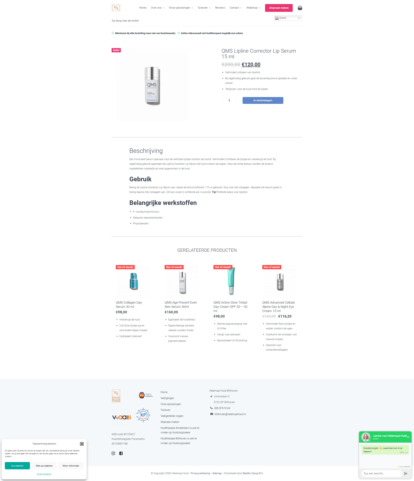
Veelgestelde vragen (172, 415)
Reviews (220, 7)
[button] (81, 444)
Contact (234, 7)
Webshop (251, 7)
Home (142, 7)
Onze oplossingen (179, 7)
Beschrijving (146, 151)
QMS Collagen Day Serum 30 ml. (129, 305)
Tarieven (203, 7)
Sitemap (217, 473)
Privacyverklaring (44, 474)
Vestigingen (167, 398)
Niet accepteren (44, 465)
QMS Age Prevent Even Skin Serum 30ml (181, 305)
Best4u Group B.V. (253, 473)
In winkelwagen (263, 100)
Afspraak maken (170, 421)
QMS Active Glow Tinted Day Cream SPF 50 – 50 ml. (230, 307)
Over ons (156, 7)
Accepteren (17, 465)
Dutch (282, 18)
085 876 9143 (222, 408)
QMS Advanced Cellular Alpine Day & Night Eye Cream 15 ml (278, 307)
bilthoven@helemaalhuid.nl (230, 414)
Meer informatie (71, 465)
